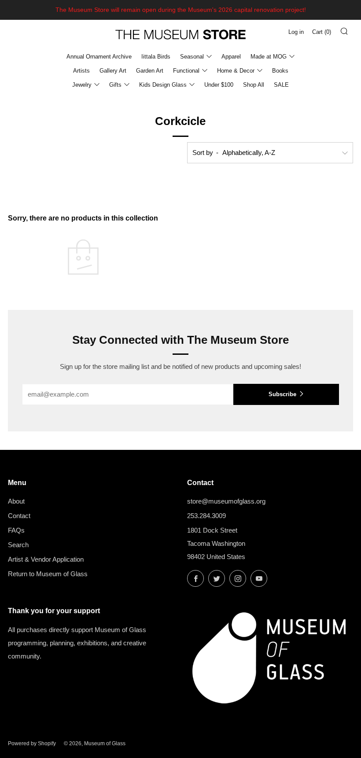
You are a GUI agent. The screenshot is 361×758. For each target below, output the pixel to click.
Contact (19, 515)
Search (18, 544)
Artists (81, 70)
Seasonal (192, 56)
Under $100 (218, 84)
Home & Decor (235, 70)
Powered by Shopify (32, 743)
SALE (281, 84)
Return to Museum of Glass (48, 574)
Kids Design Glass (163, 84)
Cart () (321, 32)
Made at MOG (268, 56)
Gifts (115, 84)
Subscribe (282, 394)
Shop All (253, 84)
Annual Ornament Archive (99, 56)
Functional (186, 70)
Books (280, 70)
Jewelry (82, 84)
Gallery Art (112, 70)
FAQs (16, 530)
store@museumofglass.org (226, 501)
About (16, 501)
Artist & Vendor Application (46, 559)
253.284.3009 (206, 515)
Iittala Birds (155, 56)
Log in (296, 32)
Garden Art (149, 70)
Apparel (231, 56)
